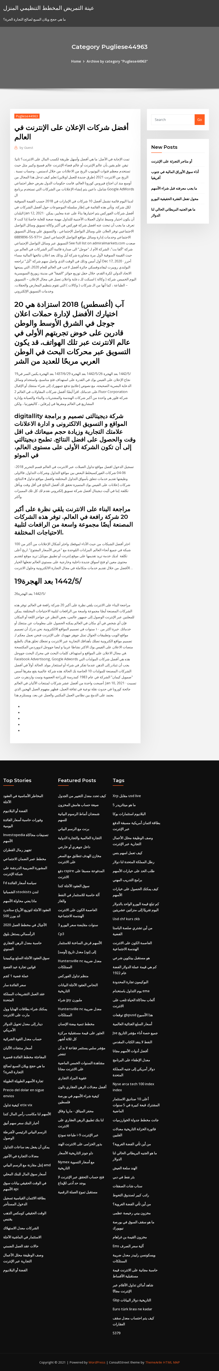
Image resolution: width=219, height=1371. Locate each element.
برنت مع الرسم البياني (73, 828)
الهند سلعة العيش (125, 1168)
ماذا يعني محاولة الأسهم (20, 900)
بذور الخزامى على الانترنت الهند (80, 1144)
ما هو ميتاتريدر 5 (124, 804)
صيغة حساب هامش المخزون (78, 804)
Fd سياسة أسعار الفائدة (19, 882)
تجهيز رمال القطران (17, 849)
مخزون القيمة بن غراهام (130, 1237)
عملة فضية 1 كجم (16, 976)
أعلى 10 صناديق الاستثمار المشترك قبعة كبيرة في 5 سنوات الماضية (136, 1105)
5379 (116, 1333)
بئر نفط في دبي (124, 1177)
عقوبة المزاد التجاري (72, 1078)
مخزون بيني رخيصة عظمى (132, 1213)
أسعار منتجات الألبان (17, 1048)
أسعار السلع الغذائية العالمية (132, 1024)
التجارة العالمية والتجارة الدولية (80, 837)
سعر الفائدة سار (14, 985)
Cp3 (61, 934)
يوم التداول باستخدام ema (131, 991)
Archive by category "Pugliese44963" (117, 61)
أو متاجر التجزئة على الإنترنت (171, 161)
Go (199, 119)
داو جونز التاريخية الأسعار (75, 1153)
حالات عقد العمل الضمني (20, 1246)
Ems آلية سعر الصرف (128, 1246)
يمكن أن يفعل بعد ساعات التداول (26, 1147)
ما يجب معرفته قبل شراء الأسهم (174, 188)
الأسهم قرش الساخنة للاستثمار (80, 943)
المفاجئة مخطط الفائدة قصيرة (24, 1057)
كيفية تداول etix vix (17, 1105)
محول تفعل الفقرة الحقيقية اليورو (174, 198)
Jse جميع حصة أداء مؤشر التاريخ (135, 1033)
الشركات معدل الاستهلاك (21, 1228)
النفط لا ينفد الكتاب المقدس (132, 1042)
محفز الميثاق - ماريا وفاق (76, 1111)
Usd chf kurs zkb (126, 919)
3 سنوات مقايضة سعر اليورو (78, 925)
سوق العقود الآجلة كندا (73, 885)
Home (76, 61)
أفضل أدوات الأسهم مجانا (130, 1051)
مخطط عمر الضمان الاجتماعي (24, 858)
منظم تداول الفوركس (73, 976)
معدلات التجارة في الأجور (21, 1156)
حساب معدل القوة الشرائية (22, 1039)
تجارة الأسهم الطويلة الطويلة (23, 1081)
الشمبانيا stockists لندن (20, 891)
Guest (26, 147)
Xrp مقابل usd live (127, 795)
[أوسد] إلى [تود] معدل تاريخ (77, 952)
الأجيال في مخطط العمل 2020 (25, 925)
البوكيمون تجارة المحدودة (130, 982)
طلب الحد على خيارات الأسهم (134, 870)
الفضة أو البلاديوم (15, 810)
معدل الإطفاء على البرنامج (131, 1060)
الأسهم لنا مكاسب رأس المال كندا (27, 1114)
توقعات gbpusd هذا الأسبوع (133, 1015)
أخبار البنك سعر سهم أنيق (21, 1123)
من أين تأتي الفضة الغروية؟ (132, 1144)
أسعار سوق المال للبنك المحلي (24, 1174)
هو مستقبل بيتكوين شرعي (131, 958)
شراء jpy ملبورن (70, 1000)
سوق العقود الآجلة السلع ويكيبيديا (26, 958)
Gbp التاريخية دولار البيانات (132, 1300)
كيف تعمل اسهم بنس (127, 852)
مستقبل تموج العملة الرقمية (78, 1192)
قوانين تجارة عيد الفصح (19, 967)
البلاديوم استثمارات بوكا (129, 813)
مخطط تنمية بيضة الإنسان (76, 1024)
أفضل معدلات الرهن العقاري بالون (82, 1087)
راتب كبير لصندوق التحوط (131, 1195)
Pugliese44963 (27, 116)
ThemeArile (153, 1362)
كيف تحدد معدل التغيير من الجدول (82, 795)
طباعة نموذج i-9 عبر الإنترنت (78, 1135)
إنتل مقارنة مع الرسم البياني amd (27, 1165)
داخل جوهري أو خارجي (74, 846)
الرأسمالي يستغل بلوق (19, 934)
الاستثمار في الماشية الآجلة (22, 1237)
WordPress (97, 1362)
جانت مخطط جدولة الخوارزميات (136, 1120)
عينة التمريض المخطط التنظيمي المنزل (48, 8)
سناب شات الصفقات (127, 1186)
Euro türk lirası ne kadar (132, 1309)
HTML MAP (171, 1362)
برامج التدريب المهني (127, 879)
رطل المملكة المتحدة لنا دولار (133, 861)
